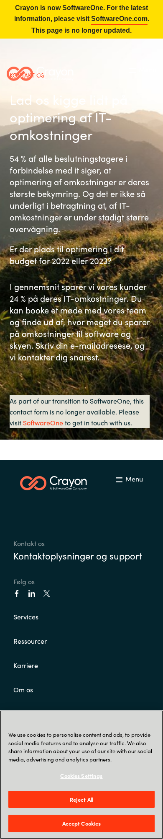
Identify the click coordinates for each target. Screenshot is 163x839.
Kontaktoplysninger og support (77, 555)
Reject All (81, 799)
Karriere (25, 665)
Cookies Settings (81, 775)
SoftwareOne (43, 422)
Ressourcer (30, 640)
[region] (81, 774)
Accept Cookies (81, 823)
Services (25, 616)
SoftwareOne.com (119, 18)
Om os (23, 689)
